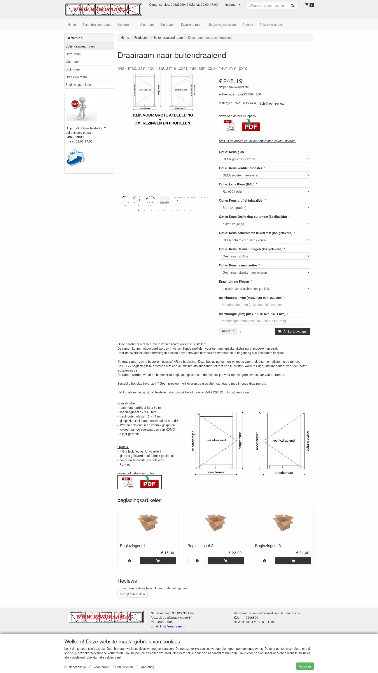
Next (209, 201)
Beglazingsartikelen (79, 84)
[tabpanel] (164, 200)
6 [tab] (171, 210)
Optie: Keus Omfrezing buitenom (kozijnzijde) (253, 216)
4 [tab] (158, 210)
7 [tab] (177, 210)
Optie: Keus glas (231, 152)
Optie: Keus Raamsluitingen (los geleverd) (250, 249)
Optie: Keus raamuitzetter (238, 265)
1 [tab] (138, 210)
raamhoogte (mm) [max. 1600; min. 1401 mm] (252, 314)
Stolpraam (73, 69)
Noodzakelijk (77, 667)
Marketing (147, 667)
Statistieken (125, 667)
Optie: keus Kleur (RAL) (236, 184)
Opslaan (305, 666)
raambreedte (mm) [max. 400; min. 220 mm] (251, 297)
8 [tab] (184, 210)
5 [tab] (164, 210)
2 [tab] (145, 210)
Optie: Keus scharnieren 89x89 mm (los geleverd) (255, 233)
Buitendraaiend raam (80, 46)
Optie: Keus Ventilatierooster (240, 168)
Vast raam (73, 61)
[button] (233, 4)
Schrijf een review (272, 103)
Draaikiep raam (76, 77)
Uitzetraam (73, 54)
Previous (119, 201)
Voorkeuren (102, 667)
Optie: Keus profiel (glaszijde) (241, 200)
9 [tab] (191, 210)
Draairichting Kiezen (234, 281)
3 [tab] (151, 210)
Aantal (226, 330)
